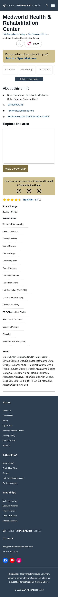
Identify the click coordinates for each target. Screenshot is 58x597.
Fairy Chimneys (10, 516)
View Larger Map (15, 168)
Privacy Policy (9, 435)
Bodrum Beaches (10, 506)
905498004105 (15, 105)
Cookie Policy (9, 440)
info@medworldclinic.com (21, 111)
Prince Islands (9, 511)
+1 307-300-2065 (10, 552)
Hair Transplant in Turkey (14, 34)
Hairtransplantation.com (13, 478)
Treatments (44, 69)
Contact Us (8, 416)
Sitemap (6, 445)
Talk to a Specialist (29, 79)
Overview (10, 69)
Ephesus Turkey (10, 501)
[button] (47, 5)
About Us (7, 411)
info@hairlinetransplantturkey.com (18, 547)
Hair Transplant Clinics (37, 34)
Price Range (27, 69)
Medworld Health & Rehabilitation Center (28, 116)
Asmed (6, 473)
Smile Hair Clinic (10, 468)
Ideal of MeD (8, 463)
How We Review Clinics (13, 430)
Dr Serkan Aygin (10, 483)
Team (5, 420)
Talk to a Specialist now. (21, 58)
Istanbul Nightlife (10, 521)
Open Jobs (8, 425)
